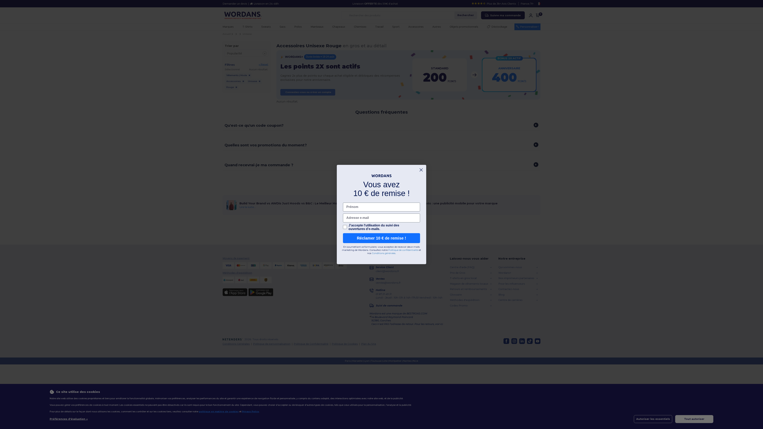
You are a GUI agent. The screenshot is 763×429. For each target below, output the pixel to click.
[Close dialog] (421, 169)
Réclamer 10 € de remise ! (381, 238)
